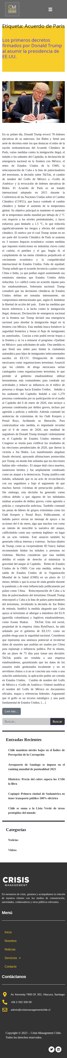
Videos (12, 850)
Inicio (8, 932)
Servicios (11, 958)
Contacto (11, 966)
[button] (50, 9)
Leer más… (13, 710)
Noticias (13, 840)
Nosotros (11, 940)
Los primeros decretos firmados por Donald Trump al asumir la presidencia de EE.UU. (32, 48)
